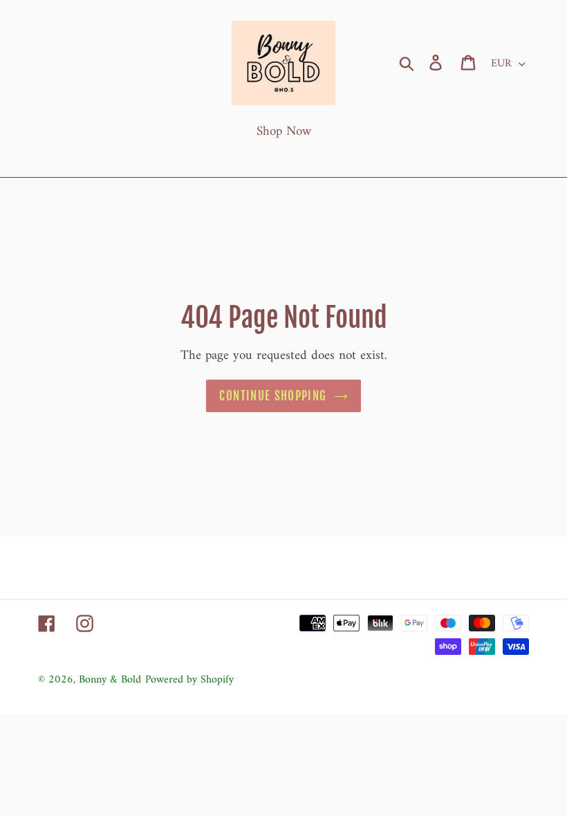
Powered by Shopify (189, 679)
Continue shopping (272, 396)
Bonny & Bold (110, 679)
